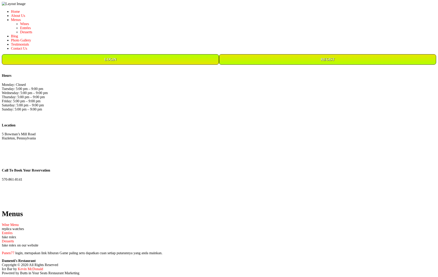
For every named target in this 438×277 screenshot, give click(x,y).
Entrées (25, 28)
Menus (16, 20)
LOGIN (110, 59)
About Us (18, 16)
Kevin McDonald (30, 269)
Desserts (26, 32)
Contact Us (19, 48)
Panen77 (8, 253)
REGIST (328, 59)
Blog (14, 36)
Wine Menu (10, 225)
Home (15, 11)
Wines (24, 24)
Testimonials (20, 44)
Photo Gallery (21, 40)
